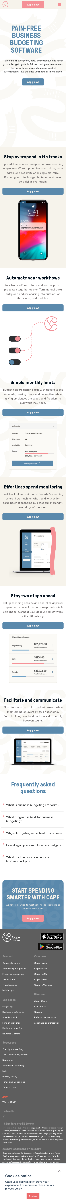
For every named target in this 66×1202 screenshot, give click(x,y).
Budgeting (7, 1006)
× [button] (59, 1170)
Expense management (13, 974)
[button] (60, 5)
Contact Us (40, 1006)
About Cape (40, 1001)
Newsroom (7, 1060)
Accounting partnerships (46, 1023)
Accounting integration (14, 968)
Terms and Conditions (13, 1082)
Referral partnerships (45, 1017)
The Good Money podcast (15, 1054)
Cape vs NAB (40, 979)
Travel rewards (9, 985)
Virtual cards (8, 979)
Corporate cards (11, 963)
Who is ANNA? (9, 1102)
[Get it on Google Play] (51, 946)
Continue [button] (33, 1196)
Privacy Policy (9, 1076)
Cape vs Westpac (43, 985)
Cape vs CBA (40, 974)
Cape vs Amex (41, 963)
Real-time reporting (12, 1028)
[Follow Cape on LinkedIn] (3, 1116)
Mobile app (8, 990)
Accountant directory (13, 1065)
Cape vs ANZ (40, 968)
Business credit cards (13, 1012)
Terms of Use (9, 1087)
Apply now (33, 4)
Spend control (9, 1017)
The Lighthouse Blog (12, 1049)
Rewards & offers (11, 1033)
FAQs (5, 1071)
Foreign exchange (11, 1023)
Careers (38, 1012)
